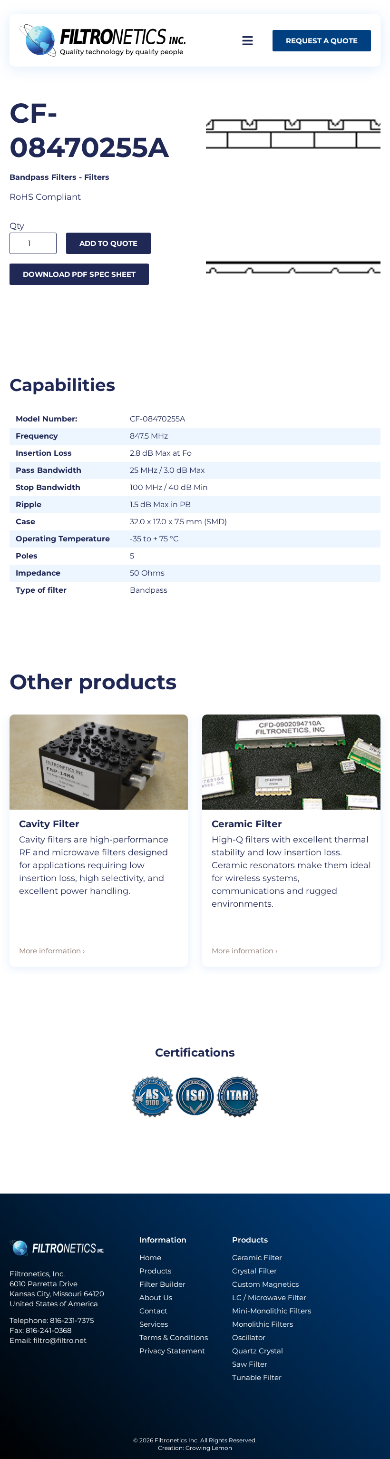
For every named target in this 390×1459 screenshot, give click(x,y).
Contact (153, 1310)
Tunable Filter (257, 1377)
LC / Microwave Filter (269, 1297)
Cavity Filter (49, 824)
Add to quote (108, 243)
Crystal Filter (254, 1270)
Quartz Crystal (257, 1350)
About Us (155, 1297)
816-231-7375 (73, 1320)
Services (153, 1324)
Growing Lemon (208, 1447)
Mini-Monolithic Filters (271, 1310)
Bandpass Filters (43, 177)
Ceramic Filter (247, 824)
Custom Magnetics (265, 1284)
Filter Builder (162, 1284)
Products (155, 1270)
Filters (96, 177)
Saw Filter (249, 1364)
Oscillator (248, 1337)
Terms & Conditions (173, 1337)
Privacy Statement (172, 1350)
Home (150, 1257)
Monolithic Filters (262, 1324)
